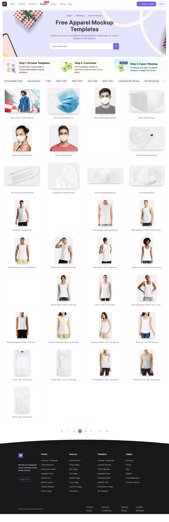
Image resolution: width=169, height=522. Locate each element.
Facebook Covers (48, 469)
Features (21, 4)
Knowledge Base (132, 478)
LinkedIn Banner (47, 487)
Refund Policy (124, 509)
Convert (53, 4)
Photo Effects (75, 460)
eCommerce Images (105, 487)
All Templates (102, 491)
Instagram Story (47, 473)
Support (129, 473)
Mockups (43, 4)
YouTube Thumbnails (49, 460)
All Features (73, 491)
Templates (32, 4)
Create (12, 4)
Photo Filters (74, 465)
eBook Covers (47, 482)
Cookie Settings (140, 509)
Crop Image (73, 482)
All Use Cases (46, 491)
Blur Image (73, 469)
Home (69, 16)
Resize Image (74, 478)
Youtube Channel (132, 482)
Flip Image (73, 473)
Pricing (62, 4)
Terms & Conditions (106, 509)
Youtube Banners (104, 465)
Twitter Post (46, 478)
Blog (70, 4)
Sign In (162, 4)
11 (100, 431)
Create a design (147, 4)
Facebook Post (103, 478)
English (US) (24, 479)
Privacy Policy (89, 509)
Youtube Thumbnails (105, 460)
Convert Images (75, 487)
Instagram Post (103, 473)
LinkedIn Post (103, 482)
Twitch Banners (47, 465)
